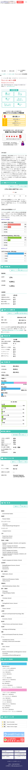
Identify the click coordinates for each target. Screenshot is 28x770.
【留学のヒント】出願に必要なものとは (18, 270)
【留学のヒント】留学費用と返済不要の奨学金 (17, 313)
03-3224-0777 (17, 765)
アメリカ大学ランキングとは (20, 757)
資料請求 (20, 1)
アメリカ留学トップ (4, 74)
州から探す (4, 70)
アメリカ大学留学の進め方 (20, 754)
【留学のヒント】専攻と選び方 (20, 506)
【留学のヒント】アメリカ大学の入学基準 (18, 186)
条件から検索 (11, 74)
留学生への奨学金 (5, 756)
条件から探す (11, 70)
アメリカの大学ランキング (7, 754)
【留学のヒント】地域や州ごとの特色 (19, 461)
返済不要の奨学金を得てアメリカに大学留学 (12, 330)
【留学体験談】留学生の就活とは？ (19, 434)
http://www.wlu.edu (11, 86)
